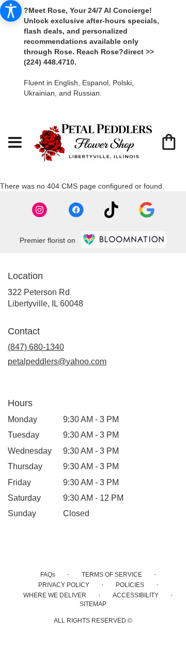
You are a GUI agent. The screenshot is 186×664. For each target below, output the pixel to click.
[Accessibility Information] (11, 11)
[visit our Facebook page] (76, 210)
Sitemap (93, 604)
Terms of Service (112, 574)
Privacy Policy (63, 585)
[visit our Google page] (147, 210)
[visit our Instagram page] (40, 210)
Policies (130, 585)
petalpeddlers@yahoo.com (57, 361)
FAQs (47, 574)
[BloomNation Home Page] (123, 239)
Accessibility (136, 595)
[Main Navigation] (15, 143)
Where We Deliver (54, 595)
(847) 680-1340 (36, 347)
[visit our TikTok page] (111, 210)
